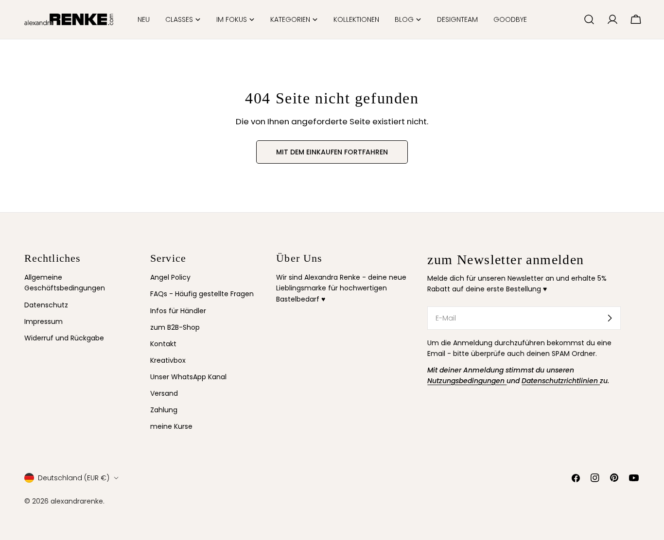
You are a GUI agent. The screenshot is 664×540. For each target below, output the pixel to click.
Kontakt (163, 344)
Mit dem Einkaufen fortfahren (332, 152)
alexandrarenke (77, 501)
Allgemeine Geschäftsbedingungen (64, 282)
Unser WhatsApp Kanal (188, 377)
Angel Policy (170, 277)
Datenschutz (46, 305)
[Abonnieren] (609, 318)
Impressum (43, 321)
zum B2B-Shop (175, 327)
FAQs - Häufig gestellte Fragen (202, 294)
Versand (164, 393)
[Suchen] (589, 19)
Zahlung (163, 410)
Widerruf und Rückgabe (64, 338)
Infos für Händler (178, 311)
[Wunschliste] (572, 19)
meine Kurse (171, 426)
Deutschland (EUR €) (73, 478)
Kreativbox (168, 360)
